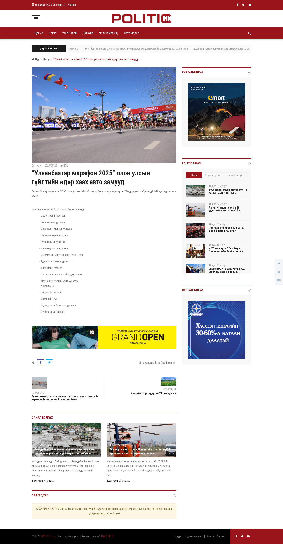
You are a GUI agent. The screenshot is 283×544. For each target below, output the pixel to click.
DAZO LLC (107, 536)
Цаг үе (39, 33)
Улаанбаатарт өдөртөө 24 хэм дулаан (153, 393)
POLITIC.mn (49, 536)
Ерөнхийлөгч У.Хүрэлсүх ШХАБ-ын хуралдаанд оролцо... (227, 270)
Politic (52, 33)
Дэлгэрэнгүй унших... (43, 480)
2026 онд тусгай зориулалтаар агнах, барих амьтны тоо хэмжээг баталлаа (223, 48)
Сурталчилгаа (193, 536)
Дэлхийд (87, 33)
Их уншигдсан (212, 175)
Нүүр (37, 59)
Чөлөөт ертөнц (108, 33)
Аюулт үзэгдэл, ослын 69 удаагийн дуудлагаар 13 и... (225, 209)
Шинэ (194, 175)
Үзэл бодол (69, 33)
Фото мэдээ (131, 33)
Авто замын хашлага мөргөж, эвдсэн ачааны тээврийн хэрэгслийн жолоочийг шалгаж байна (65, 398)
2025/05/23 (169, 389)
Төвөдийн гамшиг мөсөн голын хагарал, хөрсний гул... (228, 191)
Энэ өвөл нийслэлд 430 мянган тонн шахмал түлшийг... (227, 229)
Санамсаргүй (235, 175)
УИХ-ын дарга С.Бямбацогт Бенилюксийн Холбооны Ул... (227, 250)
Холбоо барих (215, 536)
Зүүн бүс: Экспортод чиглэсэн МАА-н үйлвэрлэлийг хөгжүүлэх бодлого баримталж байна (123, 48)
